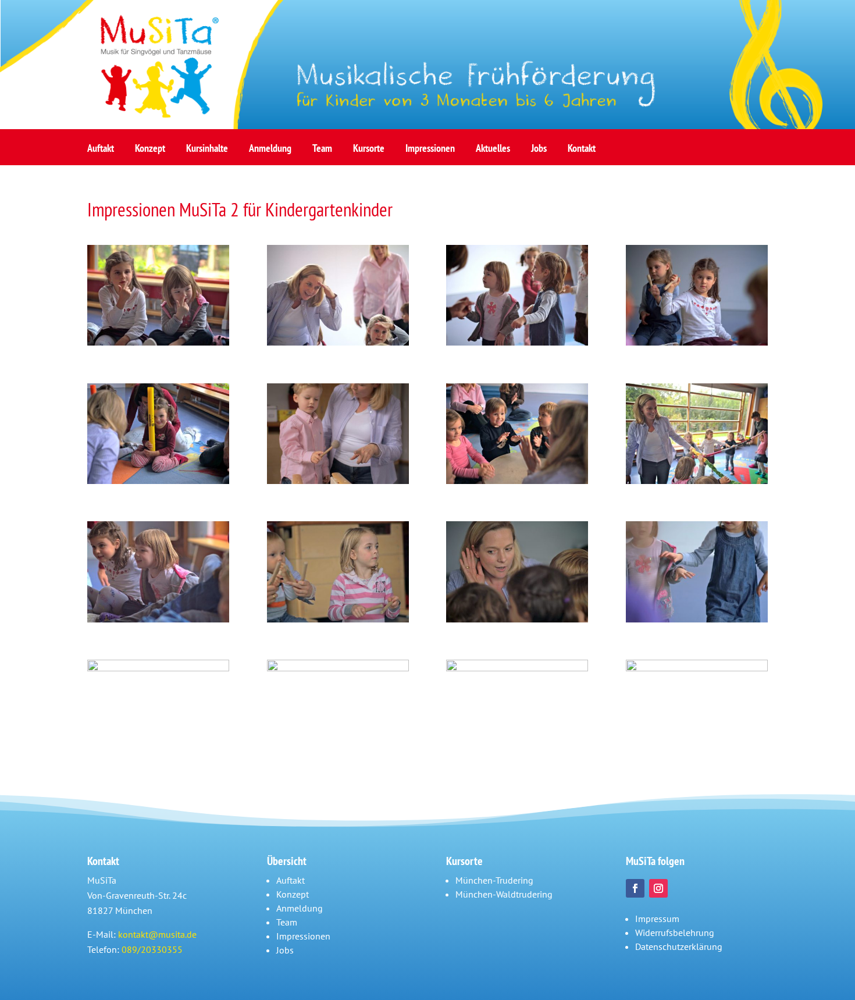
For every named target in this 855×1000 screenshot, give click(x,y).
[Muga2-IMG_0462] (517, 342)
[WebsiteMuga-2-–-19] (338, 668)
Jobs (539, 151)
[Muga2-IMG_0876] (697, 480)
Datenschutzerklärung (678, 946)
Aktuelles (493, 151)
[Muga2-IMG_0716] (338, 480)
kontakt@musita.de (157, 934)
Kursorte (368, 151)
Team (322, 151)
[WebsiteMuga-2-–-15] (158, 668)
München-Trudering (494, 880)
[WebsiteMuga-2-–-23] (517, 668)
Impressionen (430, 151)
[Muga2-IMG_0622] (158, 480)
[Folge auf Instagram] (658, 888)
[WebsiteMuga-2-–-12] (697, 619)
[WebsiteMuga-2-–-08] (338, 619)
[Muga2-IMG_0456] (338, 342)
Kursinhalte (207, 151)
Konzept (150, 151)
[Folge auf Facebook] (635, 888)
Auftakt (100, 151)
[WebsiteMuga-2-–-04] (158, 619)
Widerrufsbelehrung (674, 932)
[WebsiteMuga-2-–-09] (517, 619)
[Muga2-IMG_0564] (697, 342)
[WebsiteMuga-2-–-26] (697, 668)
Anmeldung (270, 151)
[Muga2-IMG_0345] (158, 342)
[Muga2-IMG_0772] (517, 480)
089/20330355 (152, 949)
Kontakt (582, 151)
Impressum (657, 918)
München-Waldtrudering (504, 894)
